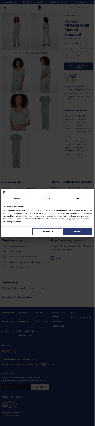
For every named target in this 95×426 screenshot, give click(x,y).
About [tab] (78, 198)
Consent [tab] (16, 198)
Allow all (77, 232)
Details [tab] (47, 198)
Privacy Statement (14, 221)
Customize (45, 232)
